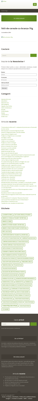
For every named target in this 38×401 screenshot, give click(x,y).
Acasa (3, 397)
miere (21, 275)
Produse (9, 397)
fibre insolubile (27, 261)
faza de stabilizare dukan (10, 261)
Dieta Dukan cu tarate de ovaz (9, 201)
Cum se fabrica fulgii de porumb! (10, 160)
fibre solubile (6, 265)
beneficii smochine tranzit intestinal (14, 228)
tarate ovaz (4, 116)
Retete (3, 113)
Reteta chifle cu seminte (7, 149)
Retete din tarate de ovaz (8, 151)
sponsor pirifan (7, 295)
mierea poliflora (8, 278)
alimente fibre (7, 214)
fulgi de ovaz (18, 265)
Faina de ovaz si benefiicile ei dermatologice (13, 180)
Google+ (8, 398)
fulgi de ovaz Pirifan (6, 106)
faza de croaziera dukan (25, 258)
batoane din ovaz (6, 99)
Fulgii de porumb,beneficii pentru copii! (11, 174)
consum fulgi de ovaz (28, 238)
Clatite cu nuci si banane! (8, 141)
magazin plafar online (9, 275)
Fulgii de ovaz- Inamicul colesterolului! (11, 175)
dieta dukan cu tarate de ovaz (12, 248)
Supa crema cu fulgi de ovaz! (9, 134)
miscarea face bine (8, 285)
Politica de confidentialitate (27, 397)
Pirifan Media (4, 111)
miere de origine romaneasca (25, 278)
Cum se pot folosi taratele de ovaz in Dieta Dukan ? (15, 199)
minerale (28, 281)
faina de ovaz (5, 102)
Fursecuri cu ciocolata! (7, 139)
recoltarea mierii (23, 292)
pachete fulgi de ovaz (24, 285)
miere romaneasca (6, 108)
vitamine (5, 309)
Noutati (3, 109)
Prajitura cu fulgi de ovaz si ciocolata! (11, 136)
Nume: (3, 72)
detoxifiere (4, 101)
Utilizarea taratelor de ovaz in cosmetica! (12, 168)
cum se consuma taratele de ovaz (13, 245)
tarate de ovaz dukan (22, 298)
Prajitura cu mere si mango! (8, 143)
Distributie (15, 397)
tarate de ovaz (7, 298)
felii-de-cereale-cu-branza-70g (17, 28)
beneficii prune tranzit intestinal (13, 224)
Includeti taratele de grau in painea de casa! (13, 167)
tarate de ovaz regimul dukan (12, 302)
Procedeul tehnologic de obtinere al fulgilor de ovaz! (15, 162)
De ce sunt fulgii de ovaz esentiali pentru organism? (15, 156)
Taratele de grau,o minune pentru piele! (12, 170)
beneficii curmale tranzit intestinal (14, 218)
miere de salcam (7, 281)
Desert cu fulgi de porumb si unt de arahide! (13, 132)
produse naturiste (8, 292)
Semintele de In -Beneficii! (8, 177)
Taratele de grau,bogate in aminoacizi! (11, 172)
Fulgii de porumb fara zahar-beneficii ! (11, 158)
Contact (30, 398)
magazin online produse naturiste (13, 271)
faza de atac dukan (8, 258)
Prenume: (4, 77)
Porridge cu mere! (6, 137)
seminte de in (5, 115)
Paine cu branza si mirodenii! (9, 144)
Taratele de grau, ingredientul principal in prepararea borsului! (18, 155)
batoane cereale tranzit (22, 214)
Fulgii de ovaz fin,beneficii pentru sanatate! (12, 163)
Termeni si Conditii (17, 398)
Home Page (4, 10)
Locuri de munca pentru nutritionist (10, 328)
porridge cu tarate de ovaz (20, 288)
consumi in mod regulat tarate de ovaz (15, 241)
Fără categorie (5, 104)
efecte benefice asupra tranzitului (13, 255)
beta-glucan (6, 231)
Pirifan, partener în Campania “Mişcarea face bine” (14, 198)
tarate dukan (28, 302)
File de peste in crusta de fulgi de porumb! (12, 131)
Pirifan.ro (5, 288)
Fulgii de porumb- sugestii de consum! (11, 165)
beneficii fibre (6, 221)
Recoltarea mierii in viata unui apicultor (11, 193)
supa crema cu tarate (22, 295)
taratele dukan (24, 305)
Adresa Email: (5, 82)
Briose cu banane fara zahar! (9, 146)
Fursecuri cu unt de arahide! (8, 148)
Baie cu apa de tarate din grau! (9, 153)
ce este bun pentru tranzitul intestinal (15, 234)
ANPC (25, 398)
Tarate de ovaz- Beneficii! (8, 179)
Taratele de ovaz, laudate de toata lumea (12, 203)
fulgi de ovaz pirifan (9, 268)
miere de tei (19, 281)
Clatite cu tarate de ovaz (10, 238)
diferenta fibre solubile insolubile (13, 251)
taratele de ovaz (9, 306)
